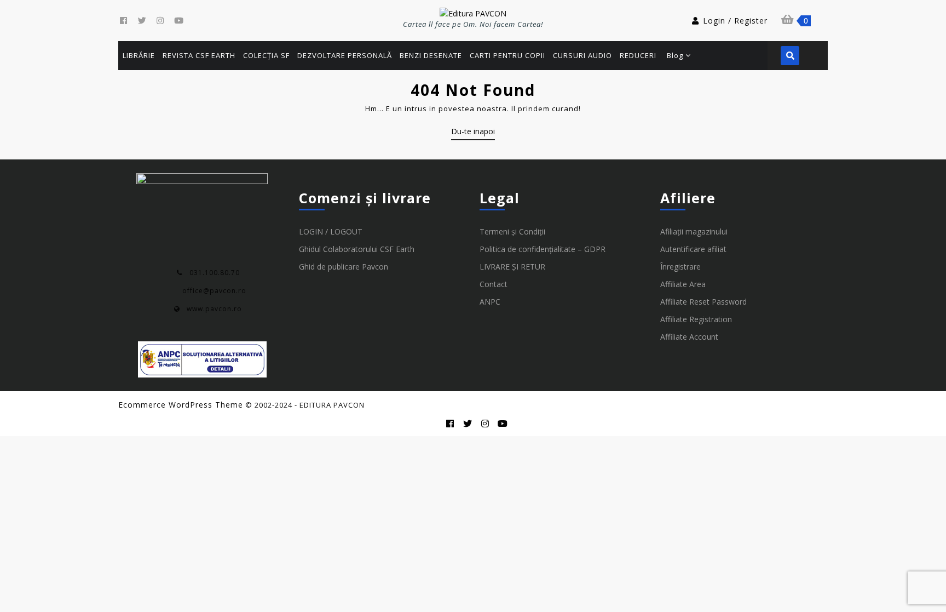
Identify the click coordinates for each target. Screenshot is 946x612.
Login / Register (735, 20)
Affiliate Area (683, 284)
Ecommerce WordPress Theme (180, 404)
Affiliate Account (689, 336)
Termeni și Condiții (512, 231)
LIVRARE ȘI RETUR (512, 266)
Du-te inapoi (473, 133)
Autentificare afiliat (693, 249)
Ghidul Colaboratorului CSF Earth (356, 249)
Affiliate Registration (696, 319)
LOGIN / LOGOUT (330, 231)
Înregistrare (680, 266)
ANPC (490, 301)
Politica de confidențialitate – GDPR (542, 249)
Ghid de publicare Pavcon (343, 266)
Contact (493, 284)
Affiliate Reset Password (703, 301)
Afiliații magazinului (694, 231)
